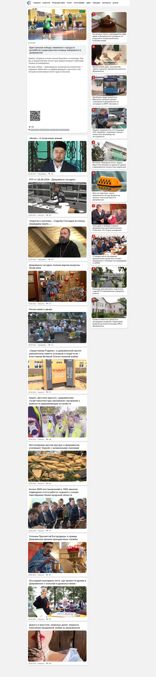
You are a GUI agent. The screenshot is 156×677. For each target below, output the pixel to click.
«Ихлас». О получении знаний (45, 138)
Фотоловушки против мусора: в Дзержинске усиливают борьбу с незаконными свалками (54, 446)
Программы (42, 174)
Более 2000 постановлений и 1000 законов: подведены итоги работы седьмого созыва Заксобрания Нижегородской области (53, 492)
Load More (57, 670)
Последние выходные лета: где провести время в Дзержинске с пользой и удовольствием (57, 582)
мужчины (54, 130)
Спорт (82, 11)
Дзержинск (44, 130)
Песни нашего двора (40, 309)
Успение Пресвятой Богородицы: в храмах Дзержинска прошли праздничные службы (53, 538)
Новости (41, 215)
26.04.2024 (31, 43)
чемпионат (64, 130)
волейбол (35, 130)
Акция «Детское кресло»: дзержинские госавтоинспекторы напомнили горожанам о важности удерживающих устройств (54, 400)
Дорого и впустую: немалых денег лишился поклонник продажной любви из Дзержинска (54, 626)
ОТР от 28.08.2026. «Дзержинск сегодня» (52, 179)
